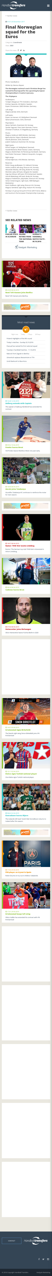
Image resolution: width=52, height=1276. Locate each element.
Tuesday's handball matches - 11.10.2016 (21, 350)
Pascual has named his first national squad (22, 346)
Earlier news (12, 16)
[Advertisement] (26, 667)
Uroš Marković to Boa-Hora (16, 361)
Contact (11, 1241)
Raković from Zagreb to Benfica (18, 354)
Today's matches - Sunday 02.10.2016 (20, 342)
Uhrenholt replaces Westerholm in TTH (20, 357)
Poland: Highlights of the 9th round (19, 338)
